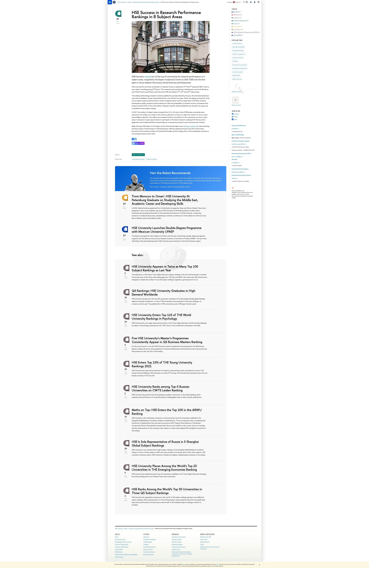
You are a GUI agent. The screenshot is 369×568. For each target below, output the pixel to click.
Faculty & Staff (119, 549)
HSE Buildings (118, 552)
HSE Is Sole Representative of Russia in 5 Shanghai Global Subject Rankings (165, 443)
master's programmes (238, 54)
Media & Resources (207, 534)
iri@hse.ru (234, 178)
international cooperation (239, 65)
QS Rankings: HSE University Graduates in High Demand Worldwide (163, 292)
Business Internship (148, 554)
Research (175, 534)
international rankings (138, 159)
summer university (237, 57)
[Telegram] (135, 139)
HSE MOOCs (236, 75)
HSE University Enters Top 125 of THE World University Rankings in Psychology (161, 317)
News (126, 528)
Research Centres (177, 539)
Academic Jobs (176, 549)
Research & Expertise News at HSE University (141, 528)
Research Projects (176, 542)
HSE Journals (203, 539)
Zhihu (235, 119)
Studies (146, 534)
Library (202, 544)
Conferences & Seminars (178, 547)
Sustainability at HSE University (123, 542)
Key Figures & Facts (120, 539)
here (183, 564)
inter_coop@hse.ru (237, 156)
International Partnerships (121, 547)
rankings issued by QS (190, 126)
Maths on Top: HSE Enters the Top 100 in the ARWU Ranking (167, 412)
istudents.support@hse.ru (239, 144)
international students (238, 47)
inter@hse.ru (235, 128)
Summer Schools (148, 549)
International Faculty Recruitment (241, 175)
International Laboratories (179, 537)
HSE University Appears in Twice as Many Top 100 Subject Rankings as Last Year (165, 268)
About (117, 534)
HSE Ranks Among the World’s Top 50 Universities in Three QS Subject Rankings (167, 491)
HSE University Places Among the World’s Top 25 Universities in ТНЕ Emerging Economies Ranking (164, 468)
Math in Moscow (237, 79)
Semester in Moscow (149, 552)
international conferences (239, 68)
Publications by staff (205, 537)
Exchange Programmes (149, 547)
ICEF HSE (235, 61)
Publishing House (205, 542)
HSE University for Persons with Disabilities (126, 554)
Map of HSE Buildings (238, 135)
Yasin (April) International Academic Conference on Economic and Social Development (182, 554)
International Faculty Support (240, 169)
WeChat (236, 114)
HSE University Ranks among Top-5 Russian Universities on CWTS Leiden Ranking (160, 388)
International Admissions (239, 125)
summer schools (237, 43)
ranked (147, 76)
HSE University (119, 528)
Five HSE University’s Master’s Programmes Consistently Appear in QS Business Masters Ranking (167, 340)
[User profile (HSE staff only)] (254, 2)
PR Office (234, 159)
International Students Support (241, 141)
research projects (237, 72)
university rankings (151, 159)
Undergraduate (147, 542)
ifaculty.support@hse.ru (238, 172)
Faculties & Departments (121, 544)
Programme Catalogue (149, 539)
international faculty (237, 50)
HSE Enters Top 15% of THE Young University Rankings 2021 (162, 364)
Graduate (146, 544)
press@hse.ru (236, 162)
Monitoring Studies (177, 544)
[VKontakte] (133, 139)
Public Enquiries (119, 557)
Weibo (236, 117)
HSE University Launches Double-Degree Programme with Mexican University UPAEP (167, 230)
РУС (244, 2)
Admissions (146, 537)
